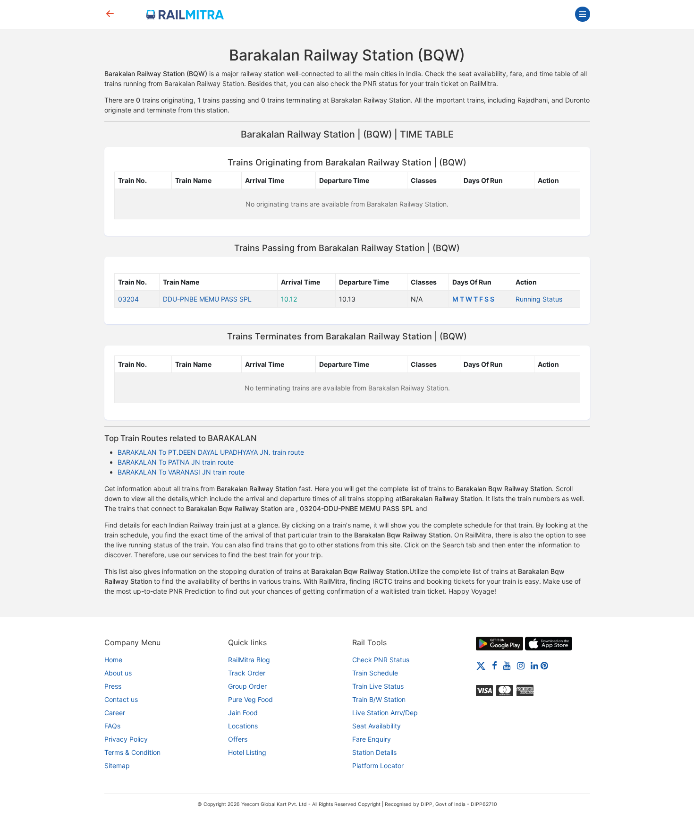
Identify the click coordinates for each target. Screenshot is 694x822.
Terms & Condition (132, 752)
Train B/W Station (379, 699)
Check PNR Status (380, 660)
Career (114, 713)
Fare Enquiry (371, 739)
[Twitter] (481, 665)
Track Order (246, 673)
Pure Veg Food (250, 699)
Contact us (121, 699)
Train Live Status (378, 686)
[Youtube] (507, 665)
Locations (243, 726)
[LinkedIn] (534, 665)
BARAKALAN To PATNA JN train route (176, 462)
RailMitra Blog (249, 660)
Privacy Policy (126, 739)
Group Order (247, 686)
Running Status (539, 299)
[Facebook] (494, 665)
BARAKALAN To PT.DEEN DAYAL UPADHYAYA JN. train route (211, 452)
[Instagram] (521, 665)
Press (112, 686)
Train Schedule (375, 673)
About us (118, 673)
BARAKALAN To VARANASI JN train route (181, 472)
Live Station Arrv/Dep (385, 713)
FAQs (112, 726)
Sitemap (117, 765)
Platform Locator (378, 765)
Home (113, 660)
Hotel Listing (247, 752)
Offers (237, 739)
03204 (128, 299)
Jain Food (243, 713)
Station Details (374, 752)
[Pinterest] (544, 665)
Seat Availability (376, 726)
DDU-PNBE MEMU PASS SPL (207, 299)
